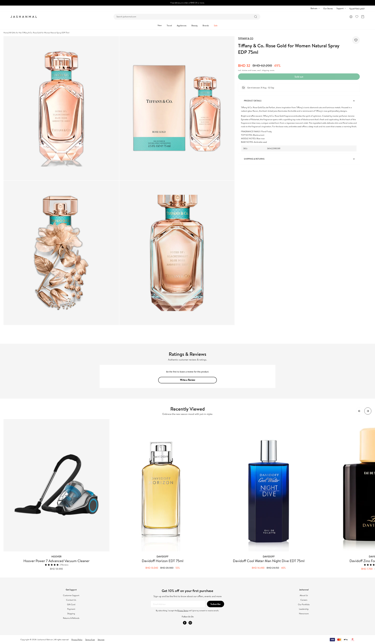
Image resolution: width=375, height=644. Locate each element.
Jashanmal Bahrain (45, 639)
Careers (303, 600)
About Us (304, 595)
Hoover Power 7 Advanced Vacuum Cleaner (56, 560)
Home (6, 32)
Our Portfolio (304, 604)
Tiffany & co (245, 38)
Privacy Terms (182, 610)
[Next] (367, 411)
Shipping (71, 613)
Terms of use (90, 639)
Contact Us (71, 600)
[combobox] (187, 17)
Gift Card (71, 604)
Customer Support (71, 595)
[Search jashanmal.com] (255, 17)
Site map (101, 639)
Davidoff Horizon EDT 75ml (162, 560)
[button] (362, 16)
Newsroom (304, 613)
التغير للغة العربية (356, 8)
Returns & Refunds (71, 618)
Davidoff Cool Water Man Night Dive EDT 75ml (269, 560)
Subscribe (215, 604)
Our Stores (328, 8)
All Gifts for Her (15, 32)
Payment (71, 609)
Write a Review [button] (187, 379)
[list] (189, 495)
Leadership (304, 609)
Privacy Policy (76, 639)
